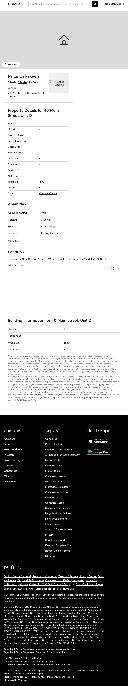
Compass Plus (53, 497)
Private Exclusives (55, 444)
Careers (8, 465)
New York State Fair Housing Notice (22, 658)
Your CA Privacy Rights (89, 584)
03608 (12, 96)
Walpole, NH (37, 93)
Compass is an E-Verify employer (64, 580)
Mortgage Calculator (57, 486)
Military (49, 534)
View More (15, 241)
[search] (95, 4)
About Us (9, 438)
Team (7, 444)
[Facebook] (14, 566)
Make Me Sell (53, 470)
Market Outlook (54, 460)
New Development (56, 518)
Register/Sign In (115, 3)
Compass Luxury (55, 476)
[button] (4, 4)
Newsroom (10, 481)
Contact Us (10, 470)
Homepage (14, 259)
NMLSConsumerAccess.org (60, 676)
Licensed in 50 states (16, 680)
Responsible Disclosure (31, 580)
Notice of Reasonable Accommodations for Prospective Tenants (37, 664)
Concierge (51, 438)
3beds (12, 82)
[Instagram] (7, 566)
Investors (9, 454)
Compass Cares (54, 502)
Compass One (53, 465)
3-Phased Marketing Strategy (62, 454)
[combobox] (60, 4)
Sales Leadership (14, 449)
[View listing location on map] (59, 83)
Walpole (52, 259)
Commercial (52, 524)
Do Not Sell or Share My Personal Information (30, 576)
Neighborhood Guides (58, 513)
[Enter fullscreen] (115, 268)
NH (24, 259)
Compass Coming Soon (59, 449)
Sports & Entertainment (59, 529)
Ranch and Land (55, 540)
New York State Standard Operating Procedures (28, 661)
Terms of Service (68, 576)
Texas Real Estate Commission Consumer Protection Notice (34, 652)
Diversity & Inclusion (57, 508)
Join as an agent (14, 460)
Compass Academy (56, 492)
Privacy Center (88, 576)
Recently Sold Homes (57, 550)
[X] (20, 566)
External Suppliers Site (58, 545)
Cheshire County (48, 193)
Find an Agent (53, 481)
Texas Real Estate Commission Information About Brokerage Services (39, 649)
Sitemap (50, 556)
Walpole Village (68, 259)
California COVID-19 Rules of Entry (49, 584)
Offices (8, 476)
